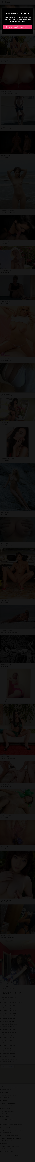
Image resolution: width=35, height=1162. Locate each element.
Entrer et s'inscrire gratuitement (17, 27)
